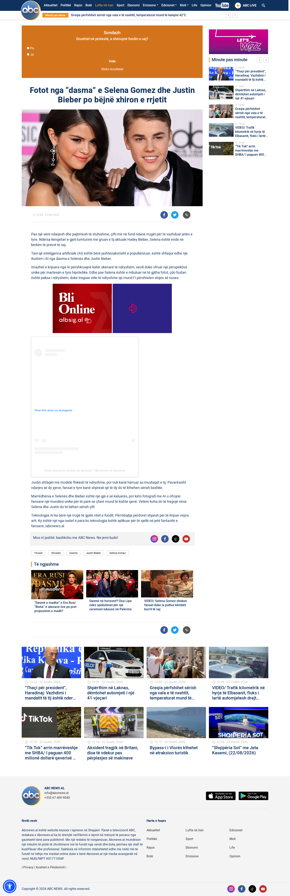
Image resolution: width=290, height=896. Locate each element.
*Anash (38, 553)
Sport (120, 5)
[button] (9, 886)
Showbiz (56, 553)
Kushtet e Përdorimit (50, 867)
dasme (73, 553)
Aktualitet (50, 5)
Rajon (78, 5)
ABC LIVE (249, 5)
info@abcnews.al (56, 793)
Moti (183, 5)
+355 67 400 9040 (57, 797)
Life (194, 5)
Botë (88, 5)
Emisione (149, 5)
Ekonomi (133, 5)
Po (32, 48)
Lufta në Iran (104, 5)
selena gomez (117, 553)
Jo (32, 54)
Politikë (66, 5)
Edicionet (167, 5)
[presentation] (260, 60)
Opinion (205, 5)
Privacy (28, 867)
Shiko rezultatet (112, 69)
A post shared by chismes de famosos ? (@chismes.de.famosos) (84, 470)
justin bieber (93, 553)
